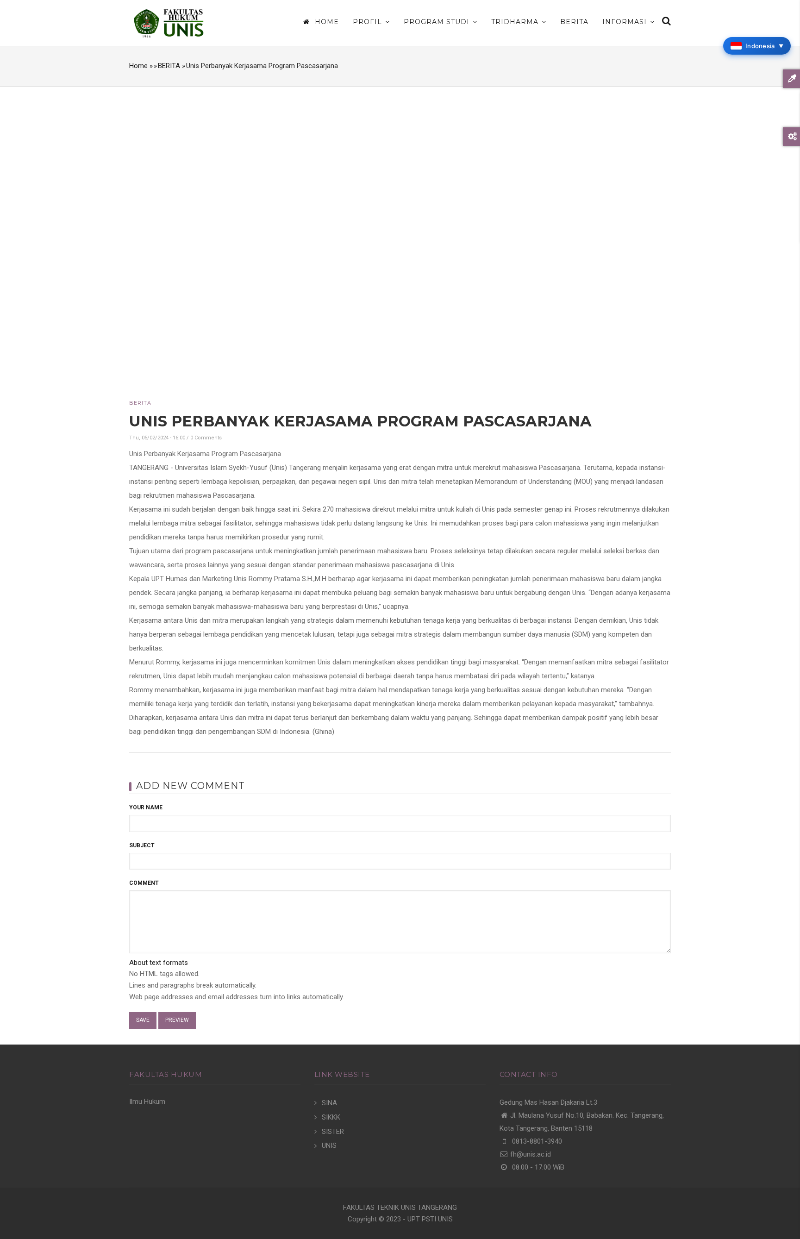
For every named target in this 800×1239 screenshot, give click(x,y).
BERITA (169, 66)
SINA (329, 1103)
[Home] (168, 23)
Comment (144, 883)
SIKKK (331, 1117)
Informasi (625, 22)
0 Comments (206, 438)
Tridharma (516, 22)
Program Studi (438, 22)
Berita (574, 22)
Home (325, 22)
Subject (142, 845)
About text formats (158, 962)
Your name (145, 807)
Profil (368, 22)
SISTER (333, 1131)
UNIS (329, 1145)
